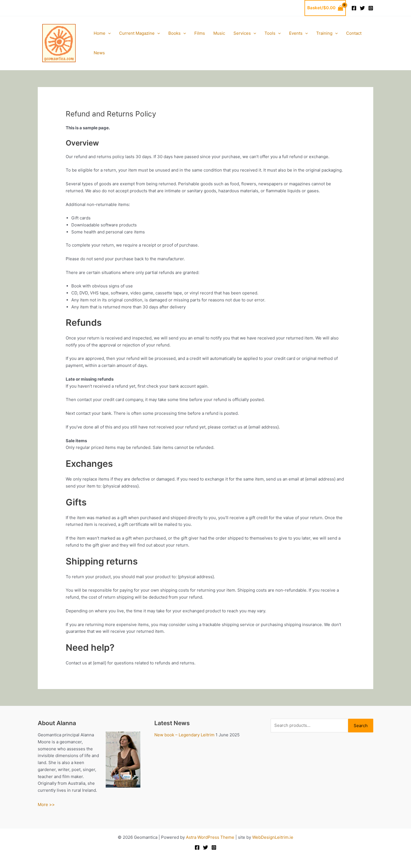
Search (361, 725)
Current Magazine (137, 33)
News (99, 52)
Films (199, 33)
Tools (269, 33)
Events (296, 33)
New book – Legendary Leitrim (184, 734)
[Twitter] (362, 8)
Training (324, 33)
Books (174, 33)
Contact (354, 33)
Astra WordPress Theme (210, 837)
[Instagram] (370, 8)
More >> (46, 804)
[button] (108, 33)
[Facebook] (353, 8)
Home (99, 33)
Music (219, 33)
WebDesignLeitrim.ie (272, 837)
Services (242, 33)
